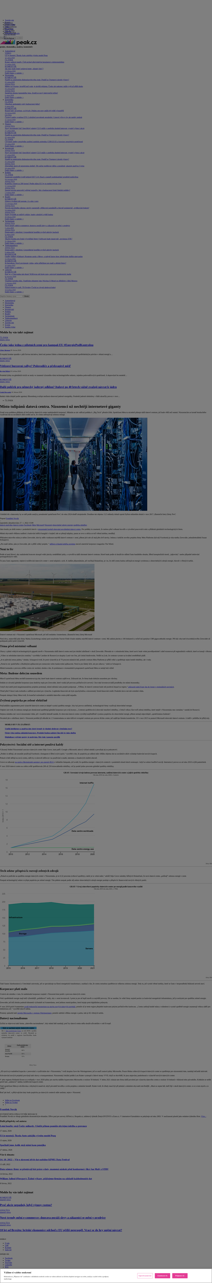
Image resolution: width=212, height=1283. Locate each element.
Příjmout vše (179, 1275)
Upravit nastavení (145, 1275)
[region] (106, 1276)
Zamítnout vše (162, 1275)
